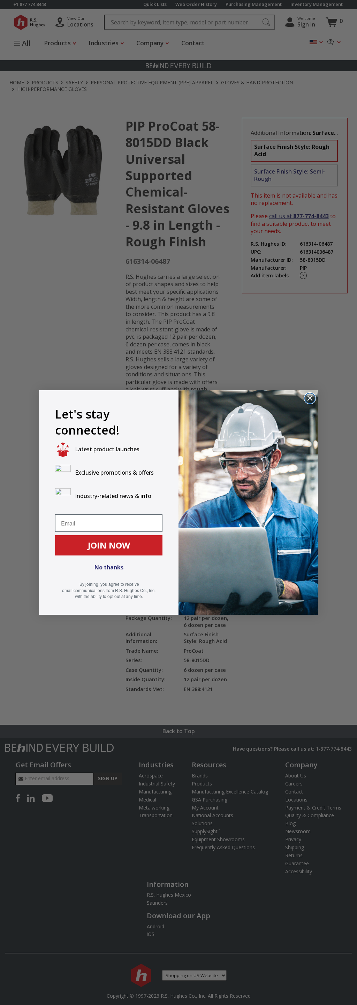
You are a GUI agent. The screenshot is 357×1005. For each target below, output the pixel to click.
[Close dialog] (310, 398)
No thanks (108, 567)
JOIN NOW (109, 545)
